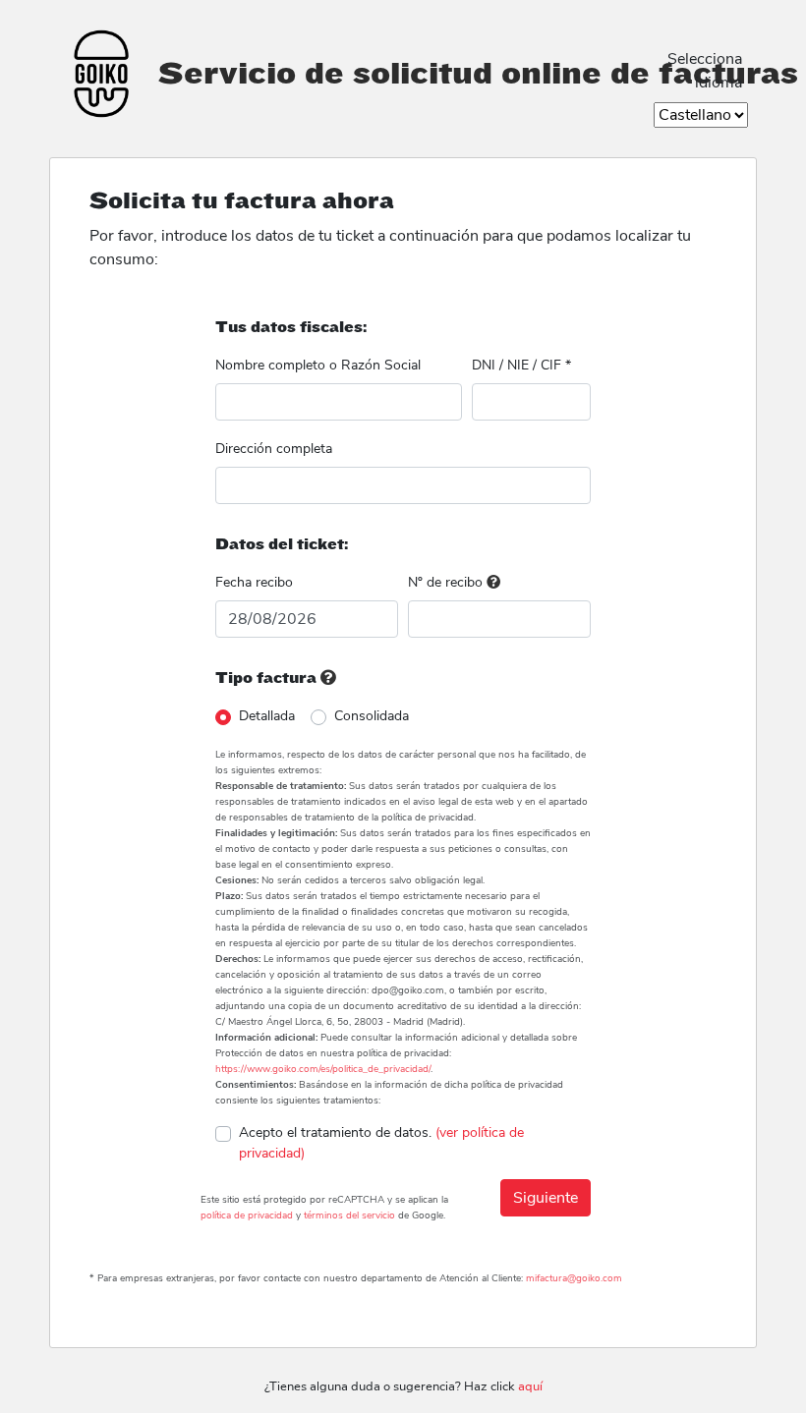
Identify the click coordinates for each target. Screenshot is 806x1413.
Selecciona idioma (704, 70)
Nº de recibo (447, 582)
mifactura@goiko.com (574, 1278)
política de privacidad (247, 1215)
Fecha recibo (254, 582)
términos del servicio (349, 1215)
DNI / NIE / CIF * (521, 365)
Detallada (267, 715)
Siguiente (545, 1198)
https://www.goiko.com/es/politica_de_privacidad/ (323, 1069)
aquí (530, 1386)
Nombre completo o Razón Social (318, 365)
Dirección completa (273, 448)
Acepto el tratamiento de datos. (381, 1142)
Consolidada (371, 715)
